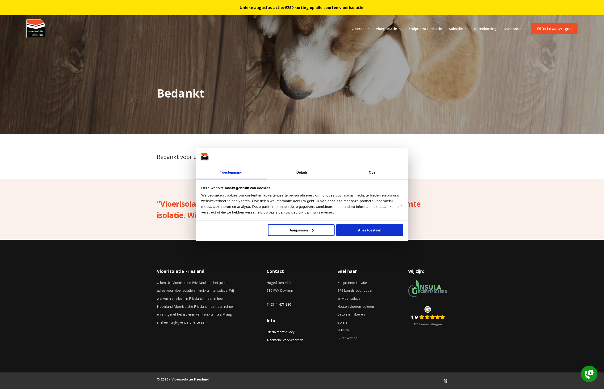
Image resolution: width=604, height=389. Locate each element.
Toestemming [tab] (231, 172)
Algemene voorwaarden (285, 340)
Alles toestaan (369, 230)
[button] (367, 29)
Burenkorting (347, 338)
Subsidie (343, 330)
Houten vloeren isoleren (355, 306)
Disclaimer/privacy (280, 332)
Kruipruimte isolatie (352, 282)
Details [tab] (302, 172)
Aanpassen (298, 230)
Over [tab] (373, 172)
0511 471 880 (280, 304)
